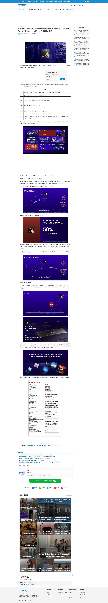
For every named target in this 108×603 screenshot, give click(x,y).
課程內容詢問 (82, 594)
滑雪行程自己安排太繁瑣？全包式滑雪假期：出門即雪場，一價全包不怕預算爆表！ (62, 532)
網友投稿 (81, 597)
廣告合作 (49, 594)
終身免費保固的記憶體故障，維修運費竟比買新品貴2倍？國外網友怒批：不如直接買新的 (28, 520)
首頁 (19, 26)
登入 (86, 5)
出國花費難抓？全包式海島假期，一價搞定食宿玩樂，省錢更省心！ (62, 569)
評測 (35, 9)
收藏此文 (34, 33)
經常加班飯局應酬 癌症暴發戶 (28, 533)
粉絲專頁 (36, 487)
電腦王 (70, 597)
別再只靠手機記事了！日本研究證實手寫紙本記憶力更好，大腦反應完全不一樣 (82, 31)
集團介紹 (49, 592)
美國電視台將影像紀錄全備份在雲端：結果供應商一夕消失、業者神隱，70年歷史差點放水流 (40, 462)
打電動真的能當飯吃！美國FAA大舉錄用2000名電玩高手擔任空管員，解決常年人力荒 (82, 35)
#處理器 (27, 465)
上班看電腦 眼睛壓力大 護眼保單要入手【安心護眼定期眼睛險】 (28, 569)
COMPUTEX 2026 (69, 9)
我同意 (87, 1)
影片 (41, 9)
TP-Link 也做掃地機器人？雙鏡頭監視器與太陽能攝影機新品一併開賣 (53, 555)
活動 (44, 9)
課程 (51, 9)
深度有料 (62, 9)
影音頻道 (58, 487)
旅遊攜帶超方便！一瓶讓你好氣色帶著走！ (28, 508)
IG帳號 (65, 487)
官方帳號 (43, 487)
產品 (23, 9)
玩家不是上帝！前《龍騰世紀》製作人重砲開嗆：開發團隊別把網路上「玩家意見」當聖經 (82, 53)
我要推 (71, 575)
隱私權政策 (68, 1)
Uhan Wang (24, 574)
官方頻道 (50, 487)
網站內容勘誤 (82, 592)
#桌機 (24, 465)
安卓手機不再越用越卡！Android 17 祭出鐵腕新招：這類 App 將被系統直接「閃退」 (82, 42)
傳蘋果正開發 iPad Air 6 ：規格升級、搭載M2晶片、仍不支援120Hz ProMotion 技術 (43, 445)
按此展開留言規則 (31, 584)
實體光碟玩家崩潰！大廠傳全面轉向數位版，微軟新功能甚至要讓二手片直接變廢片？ (82, 64)
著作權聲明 (60, 594)
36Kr (21, 33)
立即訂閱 (62, 79)
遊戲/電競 (31, 9)
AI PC (51, 65)
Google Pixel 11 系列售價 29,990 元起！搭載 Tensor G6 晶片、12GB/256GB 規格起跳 (45, 532)
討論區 (48, 9)
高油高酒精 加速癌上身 (28, 545)
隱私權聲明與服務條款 (62, 592)
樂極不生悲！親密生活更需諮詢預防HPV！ (28, 460)
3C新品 (22, 26)
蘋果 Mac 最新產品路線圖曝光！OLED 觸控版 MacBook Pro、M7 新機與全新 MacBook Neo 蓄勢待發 (45, 569)
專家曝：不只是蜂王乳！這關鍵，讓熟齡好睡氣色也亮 (31, 458)
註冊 (88, 5)
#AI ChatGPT (56, 9)
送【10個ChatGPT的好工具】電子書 (43, 480)
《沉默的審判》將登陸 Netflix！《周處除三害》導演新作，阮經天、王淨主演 (36, 455)
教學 (38, 9)
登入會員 (29, 582)
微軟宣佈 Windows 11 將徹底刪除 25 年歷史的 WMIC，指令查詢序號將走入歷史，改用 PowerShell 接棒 (82, 38)
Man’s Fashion (72, 594)
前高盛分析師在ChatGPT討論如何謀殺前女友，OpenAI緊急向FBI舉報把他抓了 (37, 456)
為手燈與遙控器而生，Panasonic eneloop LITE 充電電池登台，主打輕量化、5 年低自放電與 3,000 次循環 (28, 557)
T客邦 (70, 592)
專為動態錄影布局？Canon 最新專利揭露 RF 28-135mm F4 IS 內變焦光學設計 (54, 518)
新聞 (19, 9)
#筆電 (20, 465)
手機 (27, 9)
